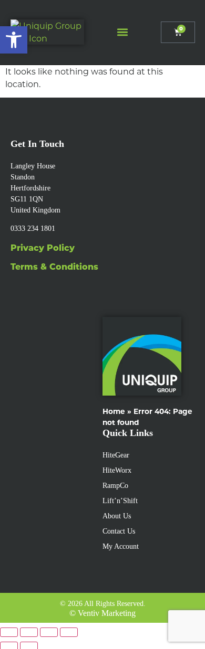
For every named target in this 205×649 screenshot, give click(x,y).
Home (113, 411)
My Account (120, 546)
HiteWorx (116, 470)
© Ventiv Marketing (102, 613)
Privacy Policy (43, 247)
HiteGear (115, 455)
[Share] (49, 632)
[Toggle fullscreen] (29, 632)
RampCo (115, 486)
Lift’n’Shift (120, 501)
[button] (122, 32)
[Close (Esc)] (69, 632)
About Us (116, 516)
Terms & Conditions (54, 266)
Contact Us (118, 531)
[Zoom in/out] (9, 632)
